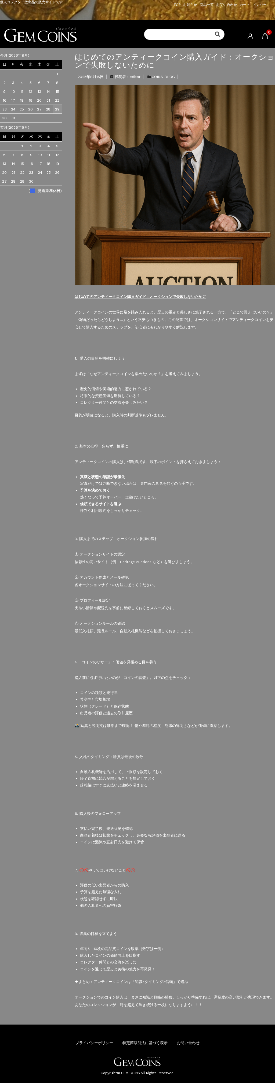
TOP (177, 5)
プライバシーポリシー (94, 1043)
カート (245, 5)
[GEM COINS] (78, 35)
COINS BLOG (163, 77)
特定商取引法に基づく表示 (145, 1043)
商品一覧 (207, 5)
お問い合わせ (226, 5)
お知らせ (190, 5)
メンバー (260, 5)
